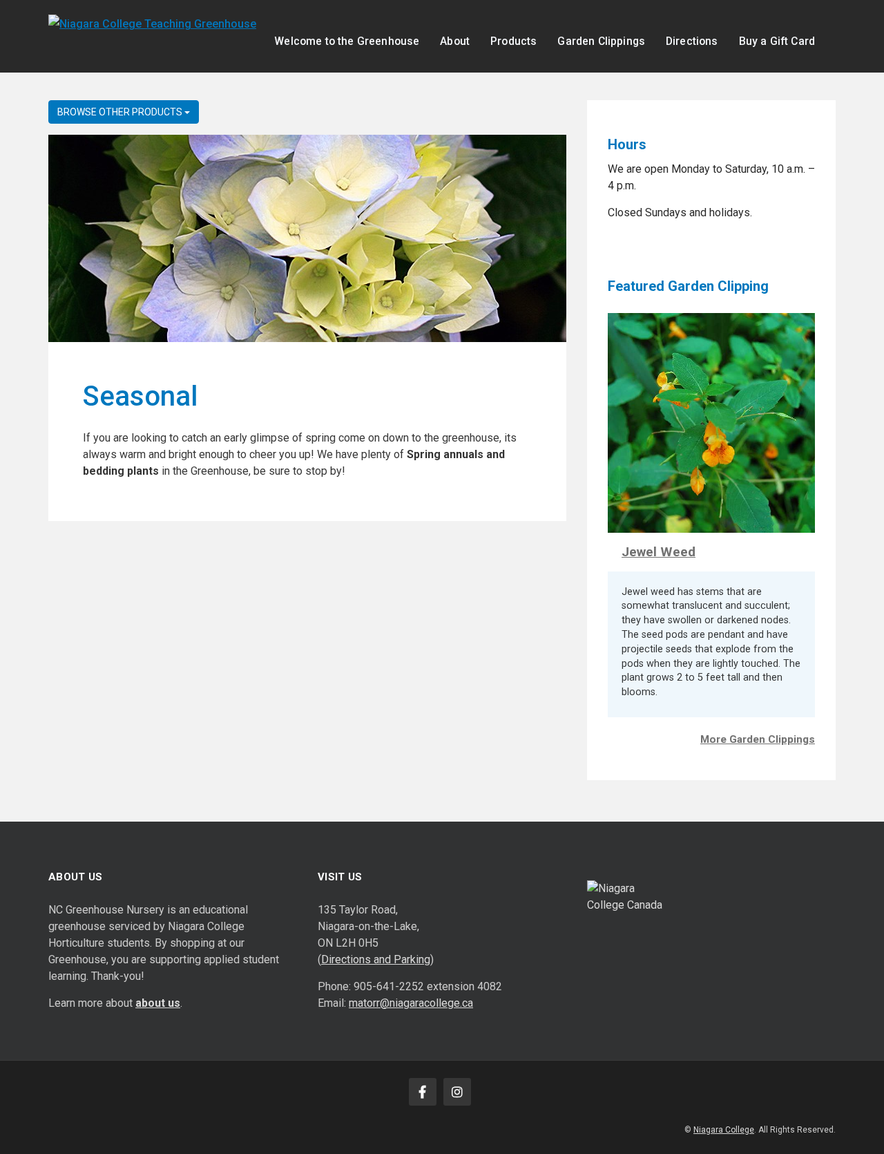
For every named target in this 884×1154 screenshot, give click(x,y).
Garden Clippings (601, 41)
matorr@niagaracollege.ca (411, 1003)
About (455, 41)
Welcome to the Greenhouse (346, 41)
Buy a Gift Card (777, 41)
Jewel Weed (658, 552)
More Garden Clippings (757, 739)
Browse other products (120, 111)
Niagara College (723, 1130)
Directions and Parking (375, 959)
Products (513, 41)
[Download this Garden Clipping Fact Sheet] (711, 421)
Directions (692, 41)
